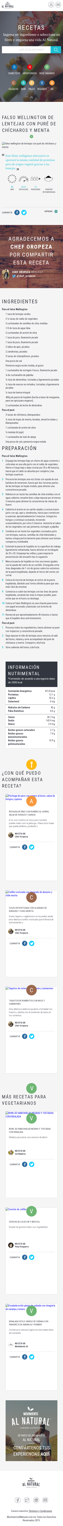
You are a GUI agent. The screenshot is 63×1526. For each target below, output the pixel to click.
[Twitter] (27, 1500)
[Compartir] (17, 213)
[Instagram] (36, 1500)
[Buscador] (31, 97)
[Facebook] (18, 1500)
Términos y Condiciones (40, 1511)
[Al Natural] (8, 5)
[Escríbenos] (45, 1500)
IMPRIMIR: (48, 211)
